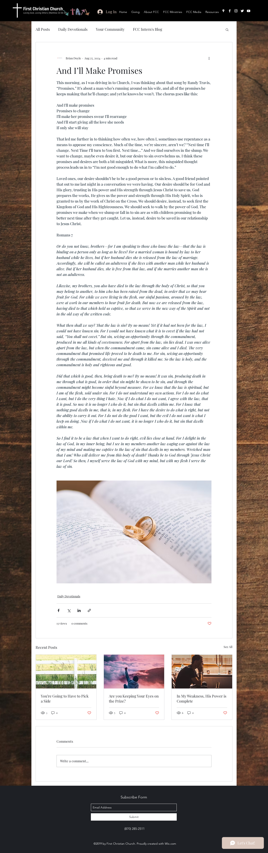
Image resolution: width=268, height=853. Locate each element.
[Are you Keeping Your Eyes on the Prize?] (134, 672)
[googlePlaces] (223, 11)
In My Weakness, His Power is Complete (201, 699)
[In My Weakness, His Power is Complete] (202, 672)
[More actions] (208, 58)
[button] (227, 29)
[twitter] (242, 11)
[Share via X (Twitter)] (69, 610)
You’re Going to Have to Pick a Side (65, 699)
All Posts (43, 29)
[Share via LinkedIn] (79, 610)
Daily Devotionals (73, 29)
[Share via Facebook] (59, 610)
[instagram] (236, 11)
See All (228, 647)
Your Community (110, 29)
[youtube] (248, 11)
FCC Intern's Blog (147, 29)
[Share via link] (89, 610)
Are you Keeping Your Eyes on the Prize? (134, 699)
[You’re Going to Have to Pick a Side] (66, 672)
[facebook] (230, 11)
